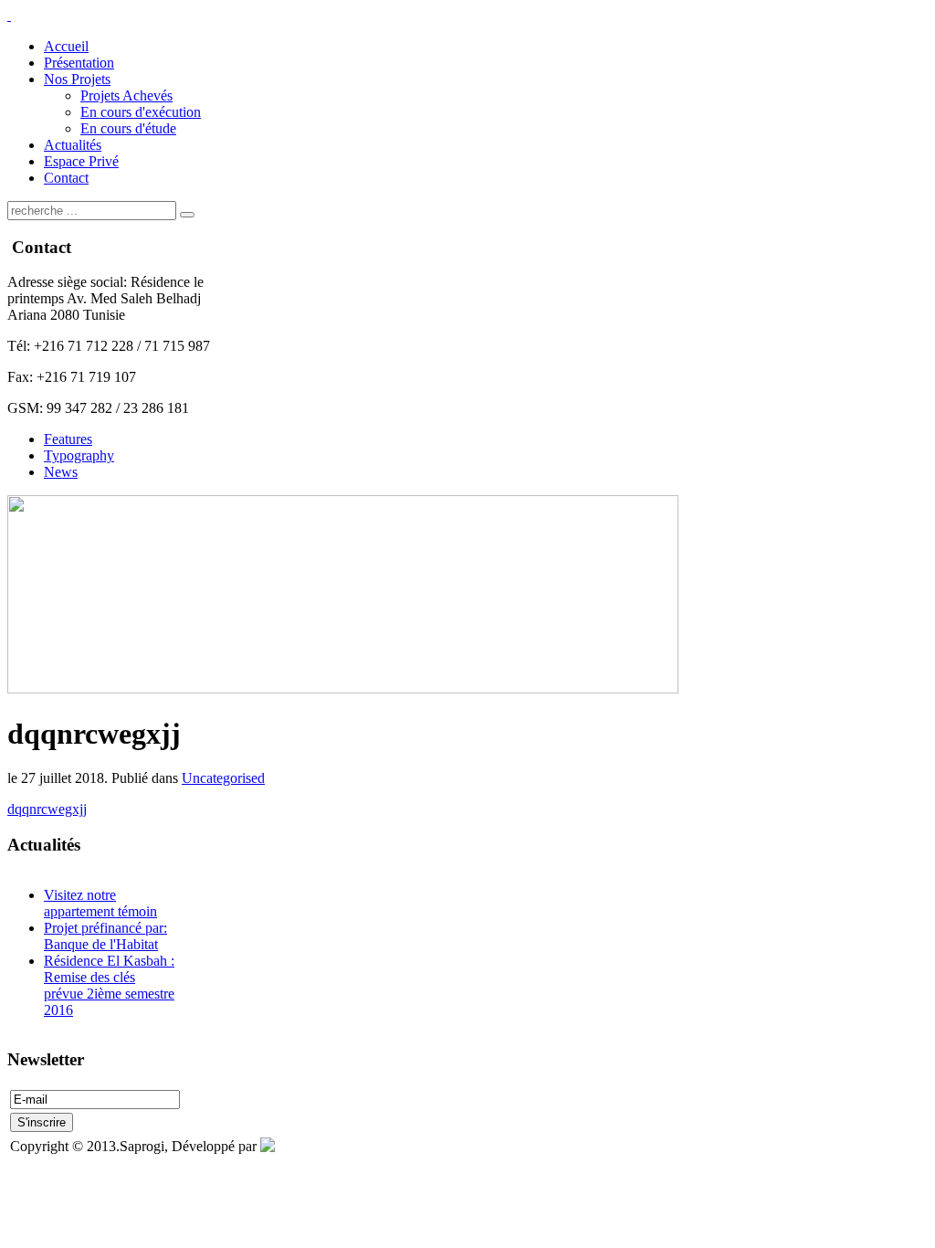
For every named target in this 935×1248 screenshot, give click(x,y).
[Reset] (187, 214)
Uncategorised (223, 778)
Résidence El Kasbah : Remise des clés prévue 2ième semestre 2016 (109, 985)
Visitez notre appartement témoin (100, 903)
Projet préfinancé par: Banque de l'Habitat (105, 936)
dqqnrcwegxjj (47, 809)
